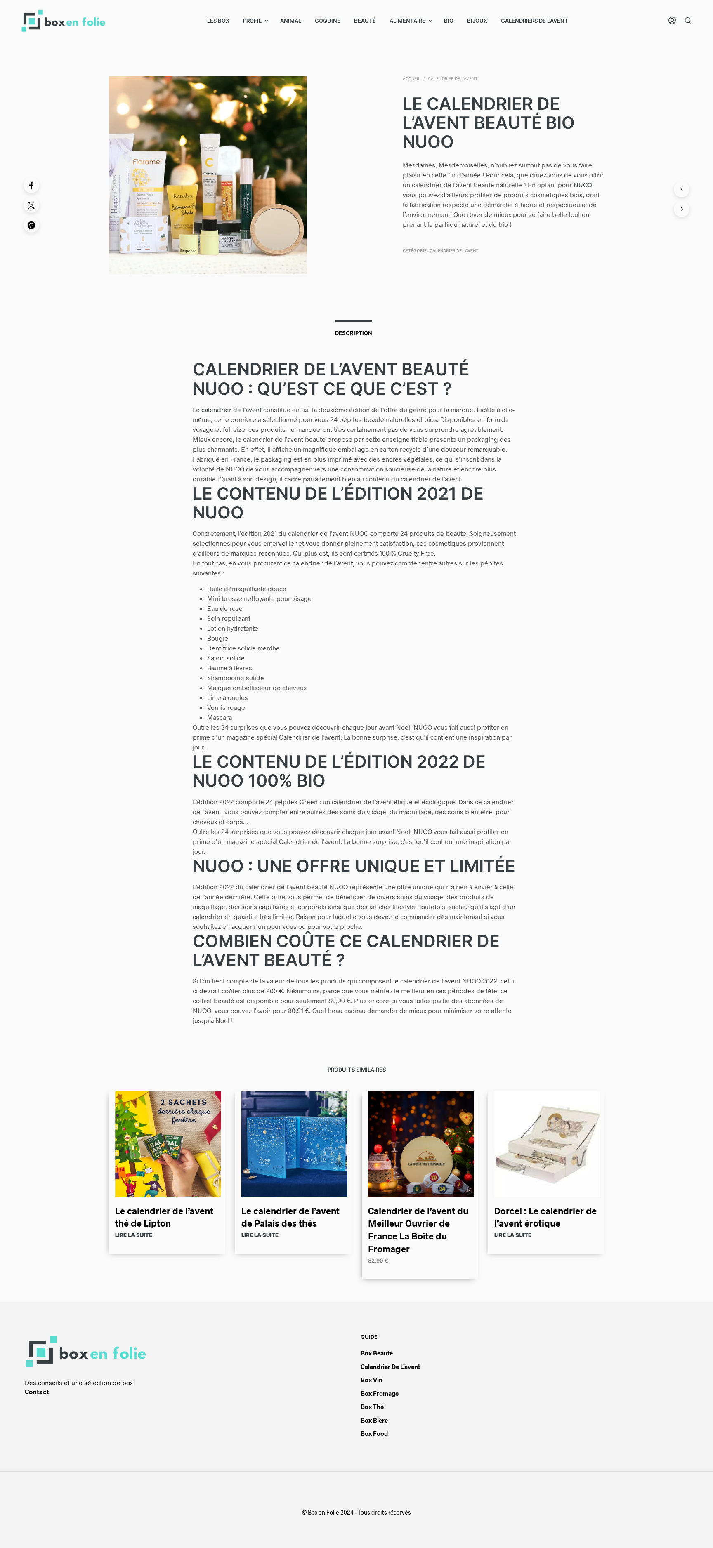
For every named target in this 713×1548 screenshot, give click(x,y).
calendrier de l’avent (231, 409)
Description (353, 333)
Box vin (371, 1379)
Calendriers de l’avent (534, 20)
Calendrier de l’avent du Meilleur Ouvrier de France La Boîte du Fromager (418, 1229)
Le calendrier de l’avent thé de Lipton (164, 1216)
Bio (448, 20)
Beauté (365, 20)
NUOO (583, 184)
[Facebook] (31, 185)
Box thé (372, 1406)
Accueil (411, 78)
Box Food (374, 1433)
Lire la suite (133, 1235)
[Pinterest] (31, 225)
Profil (252, 20)
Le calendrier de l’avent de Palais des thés (290, 1216)
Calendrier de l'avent (452, 78)
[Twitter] (31, 205)
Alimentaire (407, 20)
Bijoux (477, 20)
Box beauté (377, 1353)
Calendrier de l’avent (390, 1366)
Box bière (374, 1420)
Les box (218, 20)
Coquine (327, 20)
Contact (37, 1391)
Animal (290, 20)
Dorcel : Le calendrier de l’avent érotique (545, 1216)
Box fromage (380, 1393)
